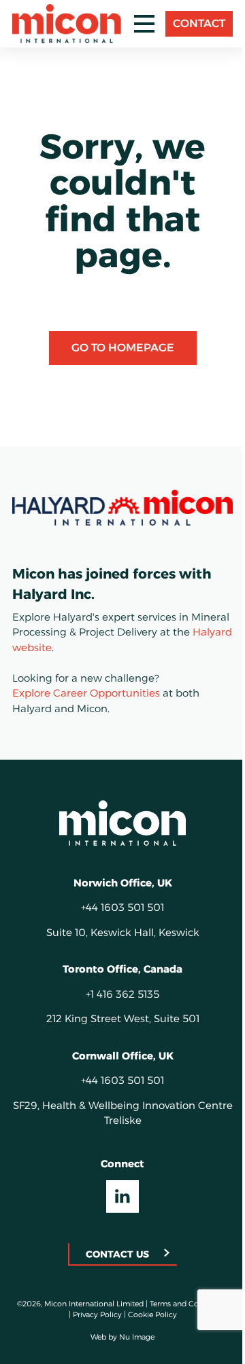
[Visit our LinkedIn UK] (122, 1196)
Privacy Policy (97, 1314)
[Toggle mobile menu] (144, 24)
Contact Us (117, 1254)
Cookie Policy (152, 1314)
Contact (199, 23)
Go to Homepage (122, 347)
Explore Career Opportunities (86, 692)
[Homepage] (122, 822)
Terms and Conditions (189, 1303)
